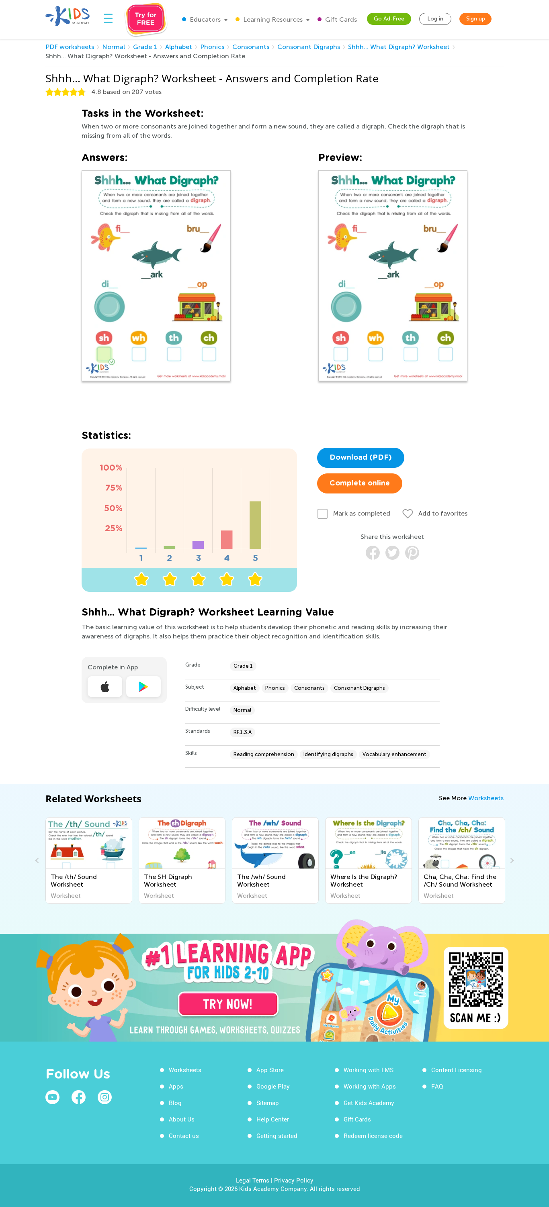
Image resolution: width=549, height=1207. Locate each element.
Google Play (273, 1086)
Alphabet (178, 47)
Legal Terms (252, 1180)
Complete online (360, 483)
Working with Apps (370, 1086)
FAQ (437, 1086)
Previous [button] (38, 860)
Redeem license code (373, 1136)
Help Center (272, 1119)
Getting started (276, 1136)
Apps (176, 1086)
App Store (270, 1070)
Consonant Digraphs (308, 47)
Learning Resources (272, 19)
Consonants (250, 47)
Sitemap (267, 1103)
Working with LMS (368, 1070)
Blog (175, 1103)
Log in (435, 18)
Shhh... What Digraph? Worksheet (399, 47)
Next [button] (511, 860)
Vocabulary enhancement (394, 754)
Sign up (475, 18)
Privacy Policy (293, 1180)
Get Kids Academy (369, 1103)
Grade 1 (145, 47)
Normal (113, 47)
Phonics (212, 47)
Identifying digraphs (328, 754)
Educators (204, 19)
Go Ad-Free (389, 18)
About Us (182, 1119)
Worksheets (486, 798)
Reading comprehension (264, 754)
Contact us (184, 1136)
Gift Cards (340, 19)
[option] (88, 860)
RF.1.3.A (243, 732)
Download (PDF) (361, 457)
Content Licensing (456, 1070)
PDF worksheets (69, 47)
